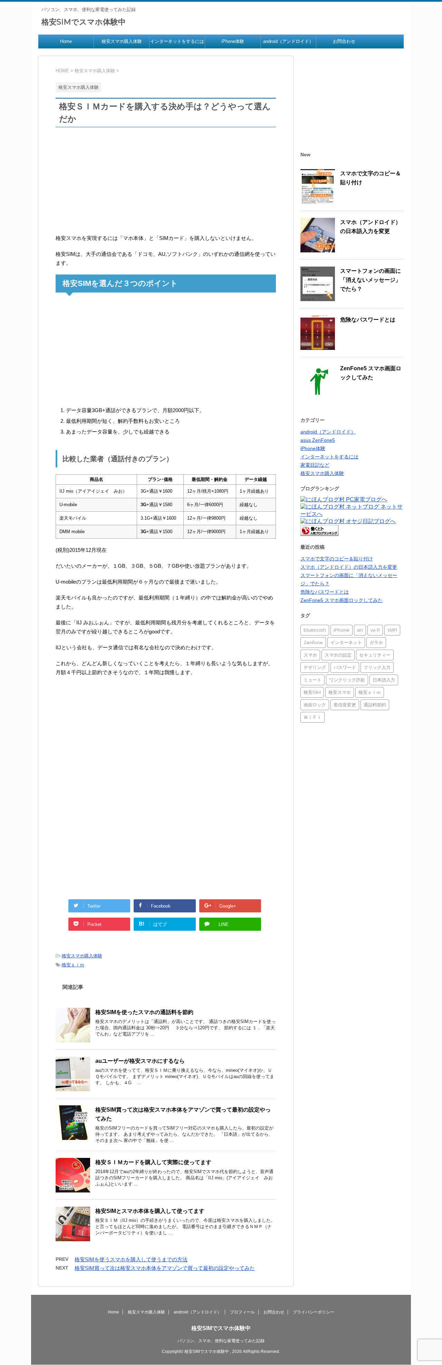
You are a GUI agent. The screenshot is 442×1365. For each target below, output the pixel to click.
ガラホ (376, 642)
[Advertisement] (166, 182)
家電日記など (314, 465)
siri (360, 630)
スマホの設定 (338, 655)
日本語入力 (384, 679)
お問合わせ (344, 41)
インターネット (346, 642)
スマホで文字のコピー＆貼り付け (336, 558)
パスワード (345, 667)
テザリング (315, 667)
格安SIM (312, 692)
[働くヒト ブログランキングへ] (319, 533)
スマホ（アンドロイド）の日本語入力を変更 (348, 567)
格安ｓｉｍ (73, 964)
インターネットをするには (177, 41)
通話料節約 (375, 704)
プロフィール (242, 1312)
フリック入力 (377, 667)
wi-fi (375, 630)
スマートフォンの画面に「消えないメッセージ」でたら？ (370, 280)
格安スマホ (339, 692)
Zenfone (313, 642)
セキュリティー (375, 655)
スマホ (310, 655)
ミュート (312, 679)
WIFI (392, 630)
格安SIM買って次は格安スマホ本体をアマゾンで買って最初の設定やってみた (165, 1268)
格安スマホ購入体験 (122, 41)
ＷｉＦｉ (312, 717)
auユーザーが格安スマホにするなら (140, 1061)
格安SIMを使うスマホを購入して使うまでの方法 (131, 1259)
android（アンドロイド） (288, 41)
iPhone (341, 630)
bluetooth (315, 630)
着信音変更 (345, 704)
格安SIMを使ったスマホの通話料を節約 (144, 1012)
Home (66, 41)
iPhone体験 (232, 41)
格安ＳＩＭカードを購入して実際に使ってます (153, 1162)
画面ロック (315, 704)
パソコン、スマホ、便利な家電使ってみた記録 (221, 1340)
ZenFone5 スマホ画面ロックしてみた (341, 600)
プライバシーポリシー (313, 1312)
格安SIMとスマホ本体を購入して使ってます (149, 1211)
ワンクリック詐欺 (347, 679)
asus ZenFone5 (317, 440)
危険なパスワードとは (367, 320)
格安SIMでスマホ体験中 (83, 22)
